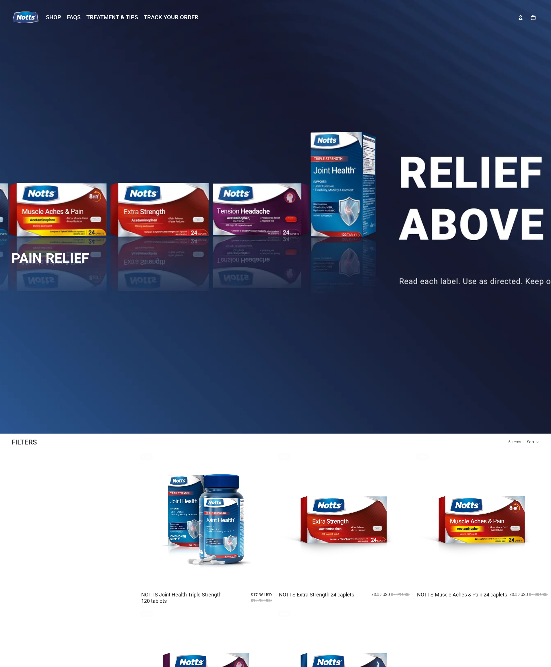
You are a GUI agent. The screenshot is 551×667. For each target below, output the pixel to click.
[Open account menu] (520, 17)
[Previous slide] (146, 519)
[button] (533, 442)
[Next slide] (266, 519)
